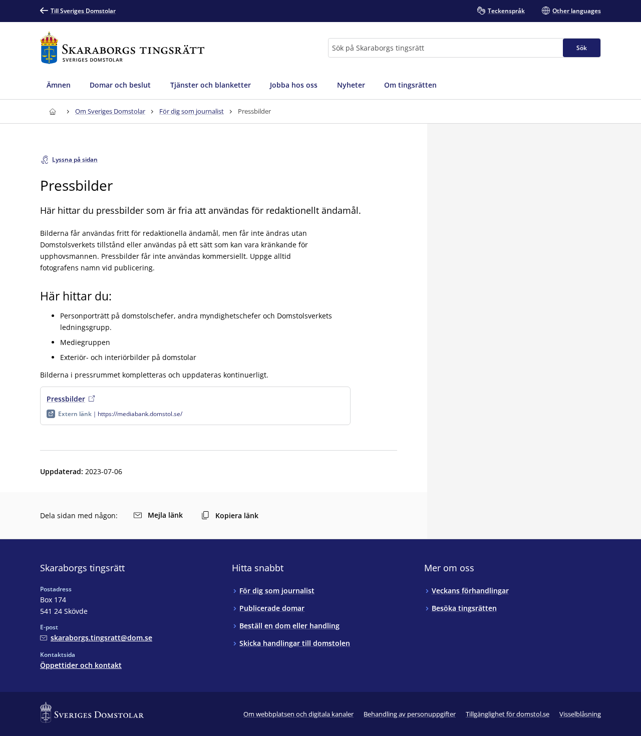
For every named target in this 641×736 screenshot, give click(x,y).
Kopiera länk (236, 515)
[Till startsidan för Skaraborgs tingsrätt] (122, 48)
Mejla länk (165, 515)
